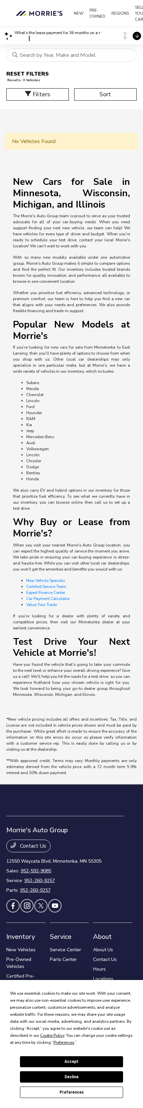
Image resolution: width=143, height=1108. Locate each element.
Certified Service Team (46, 586)
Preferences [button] (64, 1042)
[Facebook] (13, 905)
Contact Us (32, 846)
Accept (71, 1061)
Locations (103, 979)
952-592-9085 (36, 871)
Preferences (72, 1092)
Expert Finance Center (45, 592)
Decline (71, 1077)
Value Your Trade (41, 604)
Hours (99, 969)
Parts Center (63, 959)
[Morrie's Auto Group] (40, 13)
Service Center (65, 950)
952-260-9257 (39, 880)
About (102, 936)
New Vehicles (21, 950)
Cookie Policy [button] (52, 1035)
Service (61, 936)
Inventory (20, 936)
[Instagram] (27, 905)
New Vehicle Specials (45, 580)
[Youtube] (55, 905)
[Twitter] (41, 905)
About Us (103, 950)
